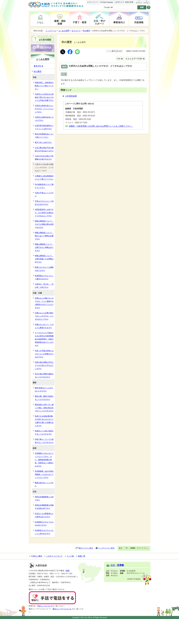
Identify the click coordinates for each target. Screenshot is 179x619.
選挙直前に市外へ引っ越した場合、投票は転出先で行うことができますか (44, 408)
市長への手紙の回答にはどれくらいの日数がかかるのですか (44, 354)
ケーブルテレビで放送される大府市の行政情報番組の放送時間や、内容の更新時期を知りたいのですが (44, 339)
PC (127, 548)
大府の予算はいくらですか (44, 194)
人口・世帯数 (117, 565)
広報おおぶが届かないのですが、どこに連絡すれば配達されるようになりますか (44, 303)
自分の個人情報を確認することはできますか (44, 375)
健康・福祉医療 (60, 22)
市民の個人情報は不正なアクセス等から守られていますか (44, 365)
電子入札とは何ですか (43, 142)
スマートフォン (143, 548)
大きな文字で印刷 (133, 59)
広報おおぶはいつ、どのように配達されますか (44, 326)
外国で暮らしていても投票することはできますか (44, 440)
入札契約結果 (71, 96)
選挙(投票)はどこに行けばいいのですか (44, 389)
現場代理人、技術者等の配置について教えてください (44, 86)
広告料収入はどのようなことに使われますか (44, 532)
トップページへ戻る (106, 548)
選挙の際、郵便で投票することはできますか (44, 397)
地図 (67, 571)
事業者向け (119, 22)
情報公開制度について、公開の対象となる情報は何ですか (44, 259)
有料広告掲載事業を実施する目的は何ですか (44, 506)
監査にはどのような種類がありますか (44, 268)
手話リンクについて (44, 606)
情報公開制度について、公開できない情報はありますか (44, 247)
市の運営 (86, 31)
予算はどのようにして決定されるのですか (44, 202)
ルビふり (139, 3)
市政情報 (138, 22)
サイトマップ (93, 2)
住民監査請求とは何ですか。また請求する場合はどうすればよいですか (44, 212)
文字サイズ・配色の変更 (124, 2)
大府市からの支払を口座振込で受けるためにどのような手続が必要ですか (44, 97)
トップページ (50, 31)
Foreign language (107, 2)
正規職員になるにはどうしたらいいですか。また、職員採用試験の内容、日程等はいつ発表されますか (44, 459)
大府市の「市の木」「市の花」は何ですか (44, 285)
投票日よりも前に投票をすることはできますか (44, 432)
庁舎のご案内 (36, 556)
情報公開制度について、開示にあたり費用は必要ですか (44, 236)
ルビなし (146, 3)
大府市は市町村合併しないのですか (44, 118)
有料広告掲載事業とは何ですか (44, 498)
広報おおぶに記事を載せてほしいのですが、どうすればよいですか (44, 316)
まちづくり (76, 31)
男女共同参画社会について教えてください (44, 135)
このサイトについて (54, 556)
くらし (40, 22)
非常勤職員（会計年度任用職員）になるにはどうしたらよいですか (44, 474)
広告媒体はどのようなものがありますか (44, 523)
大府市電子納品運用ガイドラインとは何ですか (44, 127)
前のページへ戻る (85, 548)
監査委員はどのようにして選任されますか (44, 277)
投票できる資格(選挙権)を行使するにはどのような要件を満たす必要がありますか (44, 421)
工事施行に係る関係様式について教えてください (44, 177)
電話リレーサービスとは (61, 609)
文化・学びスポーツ (99, 22)
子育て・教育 (80, 22)
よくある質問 (63, 31)
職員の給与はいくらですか (44, 484)
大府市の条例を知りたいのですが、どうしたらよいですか (44, 109)
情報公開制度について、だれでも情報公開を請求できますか (44, 224)
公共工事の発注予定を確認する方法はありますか (44, 149)
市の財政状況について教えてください (44, 185)
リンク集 (70, 556)
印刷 (118, 59)
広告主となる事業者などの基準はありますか (44, 515)
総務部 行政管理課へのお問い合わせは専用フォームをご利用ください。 (101, 126)
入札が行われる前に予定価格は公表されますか (44, 157)
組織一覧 (81, 556)
